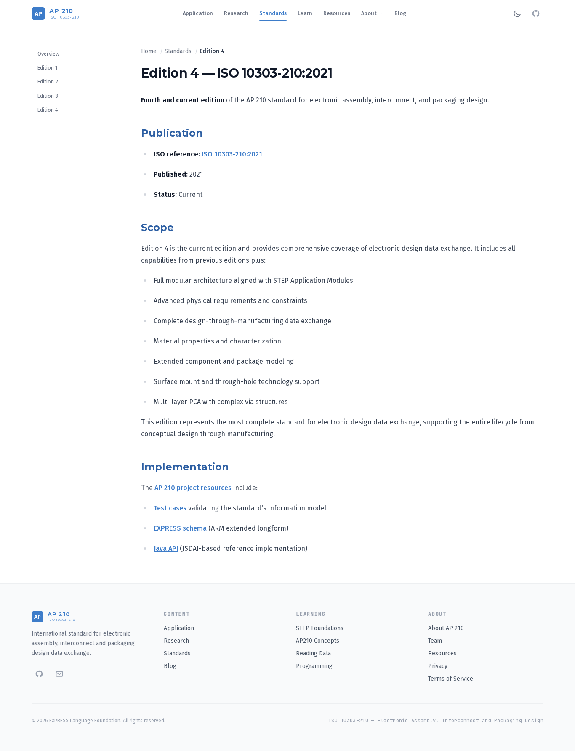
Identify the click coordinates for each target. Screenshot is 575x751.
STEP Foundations (319, 628)
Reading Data (313, 653)
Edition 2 (47, 81)
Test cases (170, 508)
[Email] (59, 673)
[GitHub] (535, 13)
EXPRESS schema (180, 528)
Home (149, 51)
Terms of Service (450, 678)
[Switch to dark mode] (517, 13)
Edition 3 (47, 96)
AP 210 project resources (193, 488)
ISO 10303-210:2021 (232, 154)
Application (198, 13)
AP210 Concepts (317, 640)
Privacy (437, 666)
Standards (273, 13)
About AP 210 (446, 628)
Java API (166, 548)
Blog (400, 13)
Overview (48, 54)
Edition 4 (47, 110)
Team (435, 640)
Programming (314, 666)
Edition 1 (47, 67)
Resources (336, 13)
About (369, 13)
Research (236, 13)
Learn (305, 13)
